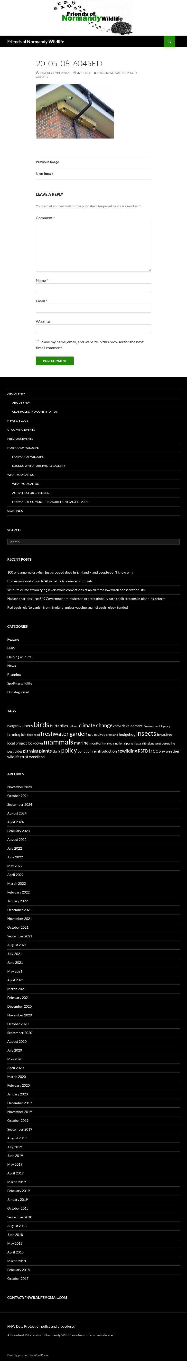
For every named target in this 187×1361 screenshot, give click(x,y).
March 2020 (16, 1076)
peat (158, 743)
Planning (14, 674)
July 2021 (14, 954)
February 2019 (18, 1191)
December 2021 (19, 910)
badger (12, 726)
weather (172, 751)
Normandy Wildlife (23, 447)
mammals (58, 742)
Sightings (15, 511)
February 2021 (18, 997)
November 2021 (19, 918)
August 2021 (17, 945)
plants (45, 751)
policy (69, 750)
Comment (45, 217)
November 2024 (19, 787)
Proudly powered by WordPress (27, 1355)
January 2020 (17, 1094)
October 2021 (17, 927)
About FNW (16, 393)
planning (30, 751)
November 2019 (19, 1112)
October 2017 (17, 1278)
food (37, 734)
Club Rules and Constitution (35, 411)
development (132, 726)
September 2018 (19, 1217)
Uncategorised (18, 692)
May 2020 (14, 1059)
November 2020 (19, 1015)
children (73, 726)
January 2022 (17, 901)
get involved (96, 734)
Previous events (20, 438)
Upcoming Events (21, 429)
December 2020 (19, 1006)
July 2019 (14, 1147)
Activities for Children (30, 493)
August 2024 (17, 813)
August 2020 (17, 1041)
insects (146, 733)
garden (78, 733)
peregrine (168, 743)
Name (42, 280)
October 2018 (17, 1208)
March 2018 (16, 1261)
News (11, 666)
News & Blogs (17, 420)
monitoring (97, 743)
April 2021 (15, 980)
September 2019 (19, 1129)
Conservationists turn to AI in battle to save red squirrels (50, 581)
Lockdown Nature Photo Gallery (38, 465)
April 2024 (15, 822)
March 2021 (16, 989)
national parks (124, 743)
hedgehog (127, 734)
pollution (85, 751)
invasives (164, 734)
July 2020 (14, 1050)
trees (155, 750)
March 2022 (16, 883)
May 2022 (14, 866)
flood (30, 734)
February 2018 (18, 1270)
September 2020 (19, 1033)
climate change (95, 725)
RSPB (143, 751)
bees (28, 725)
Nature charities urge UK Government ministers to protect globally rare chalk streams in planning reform (86, 598)
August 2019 (17, 1138)
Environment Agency (156, 726)
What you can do (21, 475)
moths (110, 743)
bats (21, 726)
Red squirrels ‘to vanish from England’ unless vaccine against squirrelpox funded (67, 607)
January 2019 (17, 1199)
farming (13, 734)
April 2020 (15, 1068)
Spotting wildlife (19, 683)
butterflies (59, 725)
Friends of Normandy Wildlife (35, 41)
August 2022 (17, 839)
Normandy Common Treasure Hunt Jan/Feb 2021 (50, 502)
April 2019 (15, 1173)
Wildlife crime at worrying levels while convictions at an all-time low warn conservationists (76, 590)
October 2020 (17, 1024)
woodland (37, 757)
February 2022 (18, 892)
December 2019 (19, 1103)
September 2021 (19, 936)
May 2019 (14, 1164)
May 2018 (14, 1243)
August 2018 (17, 1226)
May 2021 (14, 971)
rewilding (127, 751)
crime (117, 726)
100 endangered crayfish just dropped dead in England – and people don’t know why (70, 572)
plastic (56, 751)
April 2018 (15, 1252)
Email (41, 300)
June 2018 (15, 1234)
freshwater (55, 733)
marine (81, 742)
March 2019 (16, 1182)
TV (163, 751)
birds (41, 724)
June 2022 (15, 857)
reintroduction (104, 751)
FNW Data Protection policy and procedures (41, 1326)
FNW (11, 648)
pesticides (14, 751)
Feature (13, 639)
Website (43, 321)
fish (23, 734)
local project (17, 743)
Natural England (144, 743)
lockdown (35, 743)
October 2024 (17, 796)
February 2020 (18, 1085)
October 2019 (17, 1120)
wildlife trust (17, 756)
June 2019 (15, 1155)
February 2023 (18, 831)
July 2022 (14, 848)
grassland (112, 734)
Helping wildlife (19, 657)
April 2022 (15, 875)
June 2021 (15, 962)
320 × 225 (83, 73)
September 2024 (19, 804)
